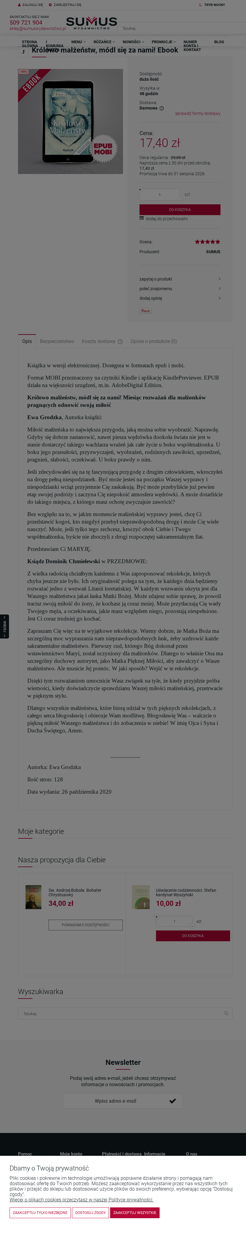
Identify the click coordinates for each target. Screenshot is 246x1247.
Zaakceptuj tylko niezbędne (40, 1213)
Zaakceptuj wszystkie (134, 1213)
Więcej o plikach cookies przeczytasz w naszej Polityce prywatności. (82, 1200)
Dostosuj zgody (90, 1213)
